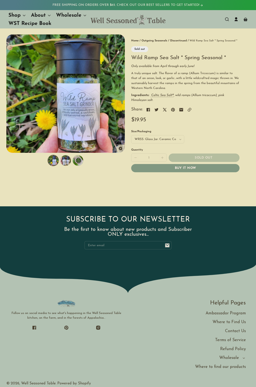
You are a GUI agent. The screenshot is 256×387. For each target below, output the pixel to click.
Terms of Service (230, 340)
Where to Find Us (229, 322)
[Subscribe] (167, 245)
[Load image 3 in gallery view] (78, 160)
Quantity (137, 149)
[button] (227, 19)
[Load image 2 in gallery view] (65, 160)
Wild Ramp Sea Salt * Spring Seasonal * (213, 40)
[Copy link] (189, 110)
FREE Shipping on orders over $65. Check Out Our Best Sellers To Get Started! (126, 5)
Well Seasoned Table (38, 383)
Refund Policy (233, 349)
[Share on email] (181, 110)
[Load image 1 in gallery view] (53, 160)
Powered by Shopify (74, 383)
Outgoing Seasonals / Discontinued (164, 40)
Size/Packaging (141, 131)
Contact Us (235, 331)
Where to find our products (220, 367)
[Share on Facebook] (148, 110)
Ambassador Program (226, 313)
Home (135, 40)
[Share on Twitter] (156, 110)
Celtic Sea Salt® (162, 95)
